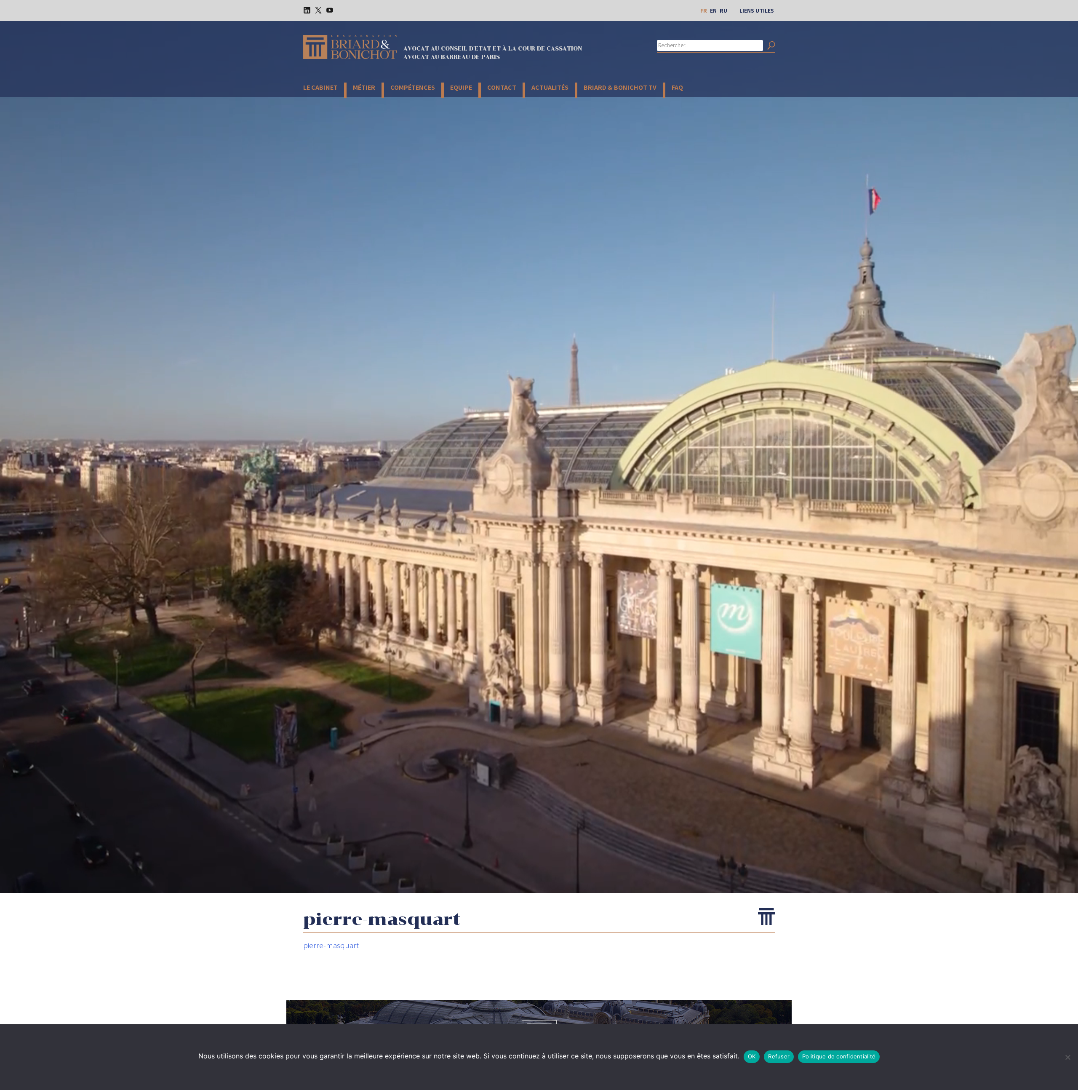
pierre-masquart (331, 945)
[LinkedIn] (304, 9)
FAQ (677, 87)
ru (723, 10)
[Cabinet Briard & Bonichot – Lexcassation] (350, 47)
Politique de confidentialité (838, 1056)
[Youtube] (327, 9)
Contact (501, 87)
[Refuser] (1067, 1057)
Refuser (779, 1056)
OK (752, 1056)
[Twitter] (315, 9)
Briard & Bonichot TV (620, 87)
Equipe (461, 87)
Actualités (549, 87)
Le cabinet (320, 87)
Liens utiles (756, 10)
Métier (364, 87)
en (713, 10)
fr (703, 10)
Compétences (412, 87)
